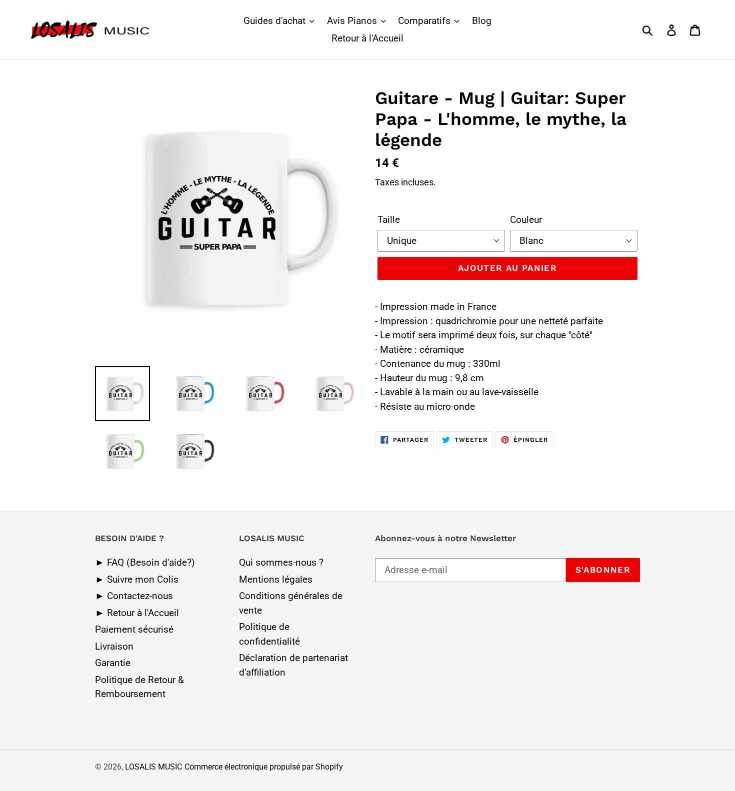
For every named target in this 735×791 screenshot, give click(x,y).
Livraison (114, 646)
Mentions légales (275, 579)
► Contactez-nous (134, 596)
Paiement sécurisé (134, 629)
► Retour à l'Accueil (137, 613)
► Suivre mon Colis (136, 579)
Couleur (526, 219)
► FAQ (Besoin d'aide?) (145, 562)
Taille (389, 219)
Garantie (112, 663)
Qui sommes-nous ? (281, 562)
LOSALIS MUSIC (153, 767)
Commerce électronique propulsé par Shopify (263, 767)
